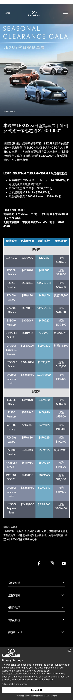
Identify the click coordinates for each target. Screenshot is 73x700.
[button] (65, 13)
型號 (7, 13)
